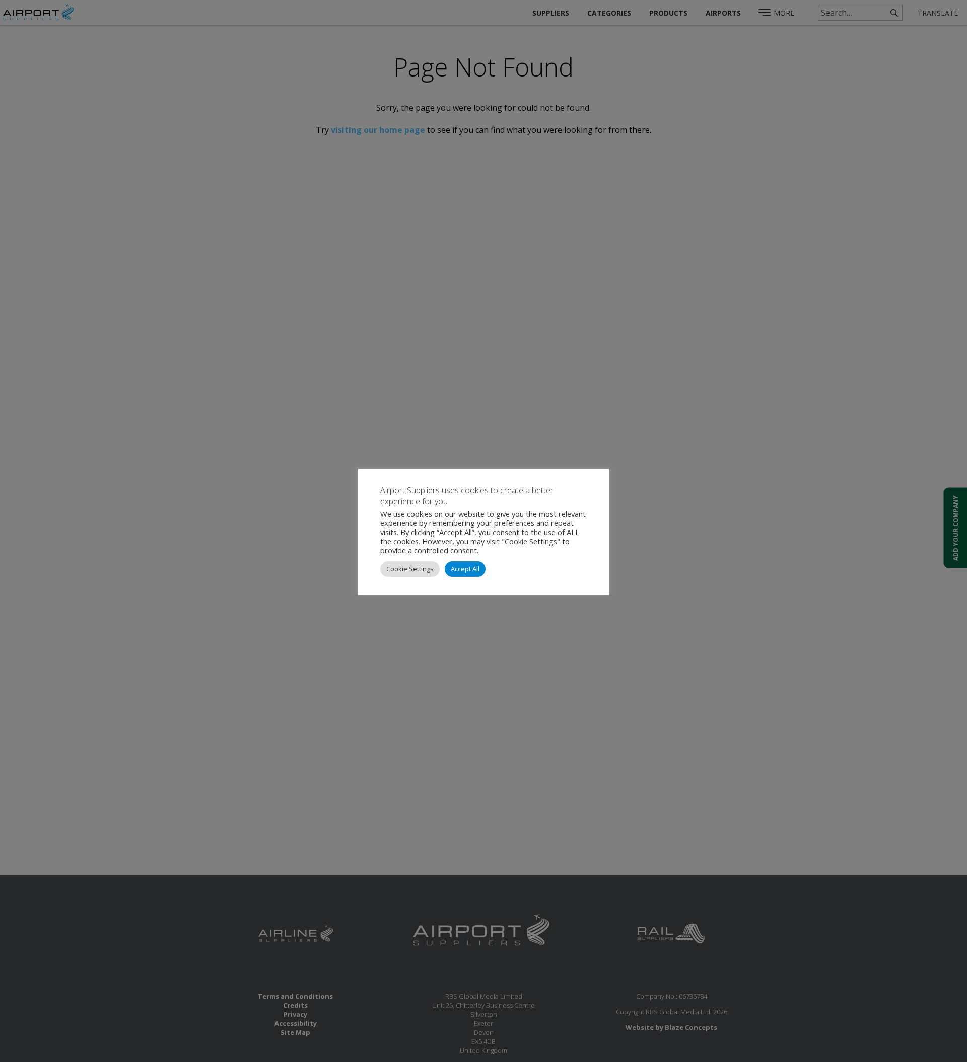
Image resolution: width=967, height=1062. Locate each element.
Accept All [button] (465, 568)
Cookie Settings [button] (410, 568)
